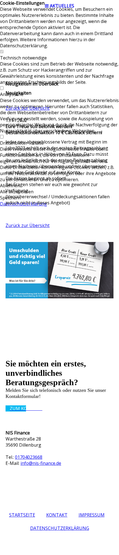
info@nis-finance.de (40, 463)
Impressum (92, 515)
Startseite (22, 515)
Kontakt (57, 515)
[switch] (2, 52)
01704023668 (28, 457)
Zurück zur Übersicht (28, 108)
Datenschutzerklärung (59, 528)
